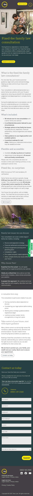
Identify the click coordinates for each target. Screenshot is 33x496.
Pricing (4, 485)
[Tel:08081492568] (30, 5)
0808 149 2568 (17, 391)
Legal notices (5, 477)
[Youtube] (30, 473)
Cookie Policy (11, 485)
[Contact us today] (5, 391)
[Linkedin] (21, 473)
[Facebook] (26, 473)
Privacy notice (14, 477)
